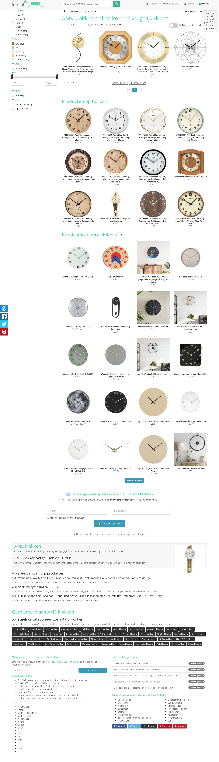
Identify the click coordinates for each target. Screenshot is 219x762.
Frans (20, 709)
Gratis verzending (24, 104)
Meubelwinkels (125, 714)
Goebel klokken (89, 634)
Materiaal (19, 10)
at (19, 751)
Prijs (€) (17, 72)
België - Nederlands (27, 712)
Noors (21, 721)
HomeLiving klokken (69, 629)
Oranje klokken (147, 634)
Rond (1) (20, 95)
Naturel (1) (21, 55)
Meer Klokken (135, 480)
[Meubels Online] (64, 11)
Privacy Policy (124, 720)
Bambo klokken (181, 634)
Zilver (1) (20, 51)
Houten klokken (36, 639)
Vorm (17, 90)
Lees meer (210, 29)
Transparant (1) (23, 59)
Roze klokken (19, 644)
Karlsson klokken (42, 634)
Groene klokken (108, 644)
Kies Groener (24, 689)
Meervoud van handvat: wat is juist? (159, 663)
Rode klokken (73, 644)
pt (19, 736)
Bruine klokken (198, 634)
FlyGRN (21, 683)
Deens (21, 748)
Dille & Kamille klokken (109, 634)
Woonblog (123, 705)
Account (190, 3)
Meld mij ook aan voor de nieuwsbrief (67, 517)
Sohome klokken (130, 634)
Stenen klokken (20, 639)
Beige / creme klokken (54, 644)
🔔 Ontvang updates (109, 523)
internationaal (46, 692)
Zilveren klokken (149, 639)
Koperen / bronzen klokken (76, 639)
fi (18, 742)
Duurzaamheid (175, 702)
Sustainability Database (29, 698)
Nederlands (23, 706)
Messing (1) (21, 30)
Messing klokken (98, 639)
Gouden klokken (54, 639)
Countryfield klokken (22, 634)
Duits (20, 733)
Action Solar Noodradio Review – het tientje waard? (159, 669)
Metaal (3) (20, 19)
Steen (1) (20, 26)
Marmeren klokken (90, 644)
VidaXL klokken (119, 629)
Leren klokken (51, 629)
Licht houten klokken (144, 644)
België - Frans (24, 715)
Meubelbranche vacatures (180, 699)
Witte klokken (162, 644)
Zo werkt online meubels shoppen (134, 717)
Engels (21, 739)
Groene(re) (35, 3)
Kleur (16, 39)
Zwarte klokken (103, 629)
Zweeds (21, 724)
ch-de (20, 727)
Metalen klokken (164, 634)
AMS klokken (172, 629)
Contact (171, 720)
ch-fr (20, 730)
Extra (17, 99)
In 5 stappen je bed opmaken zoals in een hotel (159, 681)
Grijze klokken (36, 629)
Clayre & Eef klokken (184, 639)
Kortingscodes (174, 705)
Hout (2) (20, 22)
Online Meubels (125, 699)
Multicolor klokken (155, 629)
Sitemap (122, 711)
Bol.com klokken (136, 629)
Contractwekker (25, 695)
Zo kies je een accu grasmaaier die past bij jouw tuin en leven (159, 687)
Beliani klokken (194, 644)
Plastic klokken (187, 629)
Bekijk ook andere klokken (90, 234)
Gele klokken (87, 629)
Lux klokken (57, 634)
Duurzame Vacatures (28, 692)
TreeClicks (22, 680)
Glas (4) (19, 15)
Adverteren (173, 714)
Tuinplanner (173, 711)
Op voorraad (22, 108)
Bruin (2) (20, 43)
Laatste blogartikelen (125, 657)
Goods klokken (20, 629)
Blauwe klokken (72, 634)
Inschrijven (93, 670)
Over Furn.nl (123, 702)
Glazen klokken (178, 644)
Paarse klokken (125, 644)
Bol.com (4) (21, 68)
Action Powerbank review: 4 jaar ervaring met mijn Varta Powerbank (159, 675)
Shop (17, 63)
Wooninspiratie (175, 717)
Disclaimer (123, 708)
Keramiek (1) (22, 34)
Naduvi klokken (115, 639)
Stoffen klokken (165, 639)
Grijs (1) (19, 47)
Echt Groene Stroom (28, 686)
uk (19, 745)
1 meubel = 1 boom (177, 708)
